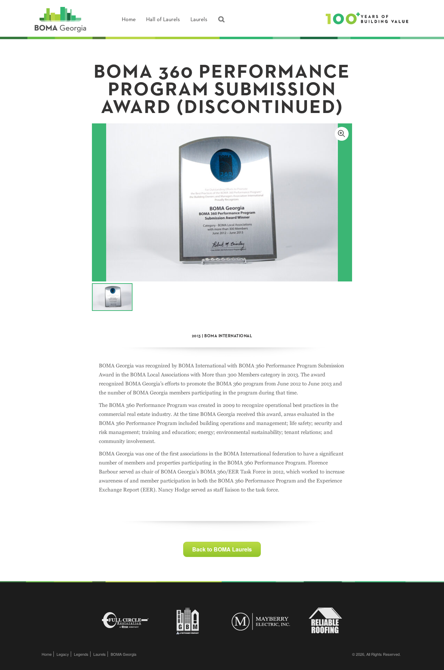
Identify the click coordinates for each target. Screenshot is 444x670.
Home (129, 20)
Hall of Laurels (163, 20)
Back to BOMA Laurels (222, 549)
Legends (81, 654)
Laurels (198, 20)
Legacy (63, 654)
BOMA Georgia (123, 654)
